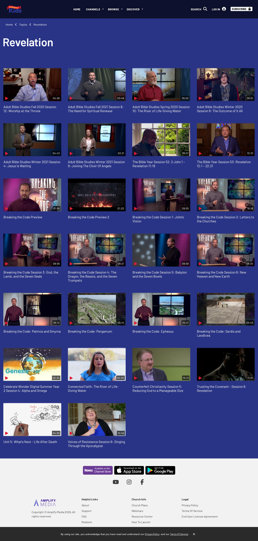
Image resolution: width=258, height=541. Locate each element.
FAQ (84, 516)
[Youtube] (115, 482)
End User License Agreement (200, 516)
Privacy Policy (190, 505)
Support (87, 510)
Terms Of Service (192, 510)
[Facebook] (142, 482)
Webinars (137, 510)
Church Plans (140, 505)
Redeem (87, 522)
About (85, 505)
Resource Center (142, 516)
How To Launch (141, 522)
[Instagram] (129, 482)
